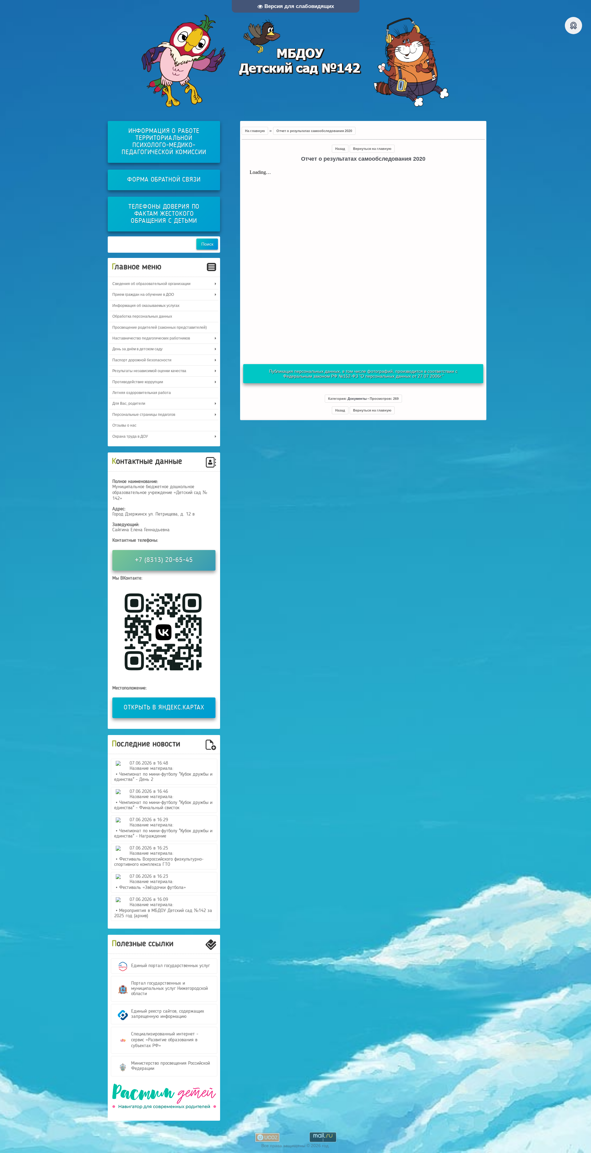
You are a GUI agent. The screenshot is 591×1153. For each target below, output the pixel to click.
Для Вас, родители (128, 403)
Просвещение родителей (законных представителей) (159, 327)
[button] (363, 399)
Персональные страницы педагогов (143, 414)
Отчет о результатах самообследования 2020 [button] (314, 131)
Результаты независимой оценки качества (149, 371)
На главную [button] (255, 131)
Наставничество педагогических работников (151, 338)
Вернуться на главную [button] (372, 149)
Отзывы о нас (124, 425)
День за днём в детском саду (137, 349)
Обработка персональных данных (142, 316)
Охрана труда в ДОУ (130, 436)
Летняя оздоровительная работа (141, 393)
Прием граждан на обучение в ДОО (143, 294)
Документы (357, 398)
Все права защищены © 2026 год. (295, 1145)
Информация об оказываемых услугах (145, 305)
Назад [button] (340, 149)
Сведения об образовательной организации (151, 284)
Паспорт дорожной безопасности (141, 360)
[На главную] (295, 61)
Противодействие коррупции (137, 382)
